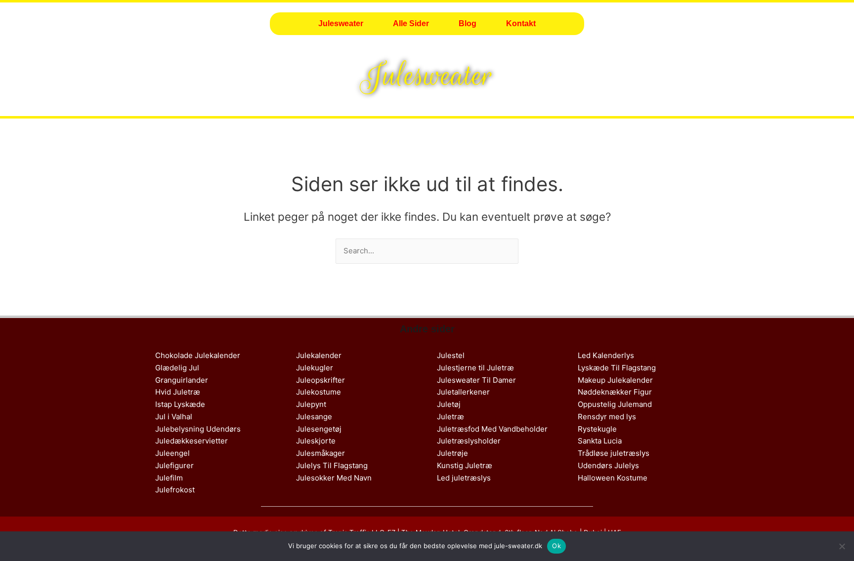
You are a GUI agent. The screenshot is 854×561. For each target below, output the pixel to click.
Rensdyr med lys (607, 416)
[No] (842, 546)
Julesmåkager (320, 453)
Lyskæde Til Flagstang (617, 367)
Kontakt (521, 23)
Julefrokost (175, 489)
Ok (556, 546)
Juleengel (172, 453)
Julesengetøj (319, 429)
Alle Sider (411, 23)
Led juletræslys (464, 477)
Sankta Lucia (600, 440)
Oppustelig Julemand (615, 404)
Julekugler (314, 367)
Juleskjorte (316, 440)
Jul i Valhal (173, 416)
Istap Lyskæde (180, 404)
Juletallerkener (463, 392)
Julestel (451, 355)
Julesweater (340, 23)
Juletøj (449, 404)
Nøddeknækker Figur (615, 392)
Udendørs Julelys (608, 465)
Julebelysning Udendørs (198, 429)
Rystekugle (597, 429)
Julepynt (311, 404)
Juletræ (450, 416)
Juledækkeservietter (191, 440)
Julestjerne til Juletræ (475, 367)
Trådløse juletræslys (613, 453)
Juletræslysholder (469, 440)
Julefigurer (174, 465)
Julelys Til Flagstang (332, 465)
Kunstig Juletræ (464, 465)
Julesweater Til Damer (476, 380)
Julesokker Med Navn (334, 477)
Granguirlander (181, 380)
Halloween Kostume (612, 477)
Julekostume (318, 392)
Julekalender (319, 355)
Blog (467, 23)
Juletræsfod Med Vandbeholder (492, 429)
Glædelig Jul (177, 367)
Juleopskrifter (320, 380)
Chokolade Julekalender (197, 355)
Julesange (314, 416)
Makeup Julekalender (615, 380)
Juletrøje (452, 453)
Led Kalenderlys (606, 355)
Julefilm (169, 477)
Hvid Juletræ (177, 392)
